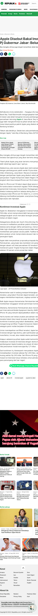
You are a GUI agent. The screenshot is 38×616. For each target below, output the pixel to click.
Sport (28, 577)
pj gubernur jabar (30, 378)
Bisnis (16, 13)
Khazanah (3, 575)
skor (25, 9)
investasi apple (19, 378)
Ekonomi (7, 34)
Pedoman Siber (31, 594)
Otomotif (29, 13)
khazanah (33, 9)
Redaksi (16, 594)
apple (2, 378)
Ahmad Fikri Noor (8, 50)
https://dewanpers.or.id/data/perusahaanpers (14, 606)
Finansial (4, 13)
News (1, 577)
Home (1, 34)
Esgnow (2, 582)
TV (1, 585)
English (29, 582)
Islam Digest (30, 575)
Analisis (16, 577)
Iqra (15, 575)
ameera (4, 9)
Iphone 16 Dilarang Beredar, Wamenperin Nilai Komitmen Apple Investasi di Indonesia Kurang (24, 146)
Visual (15, 582)
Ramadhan (17, 585)
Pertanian (22, 13)
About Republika (5, 594)
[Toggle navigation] (2, 3)
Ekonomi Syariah (15, 9)
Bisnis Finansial (31, 580)
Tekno (15, 580)
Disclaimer (3, 596)
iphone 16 (9, 378)
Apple (19, 119)
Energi (10, 13)
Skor (28, 572)
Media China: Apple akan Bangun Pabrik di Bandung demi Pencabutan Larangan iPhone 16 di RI (8, 146)
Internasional (3, 580)
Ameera (2, 572)
